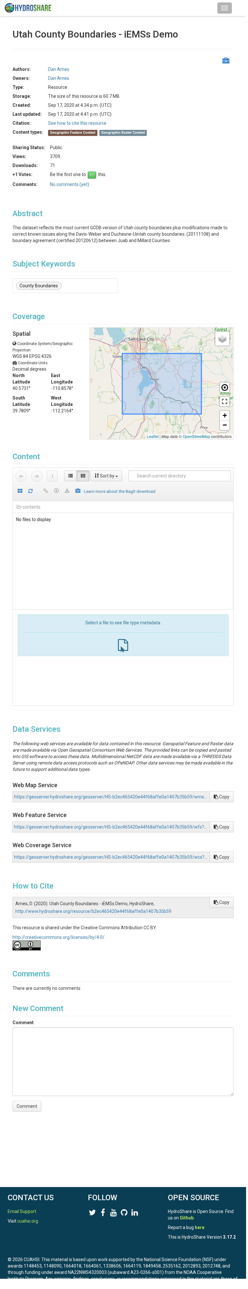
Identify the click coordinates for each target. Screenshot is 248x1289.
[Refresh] (30, 491)
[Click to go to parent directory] (52, 476)
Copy (223, 796)
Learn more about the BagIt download (119, 491)
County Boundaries (39, 285)
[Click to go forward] (37, 476)
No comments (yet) (69, 184)
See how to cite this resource (77, 123)
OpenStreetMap (196, 436)
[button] (222, 339)
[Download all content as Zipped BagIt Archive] (78, 491)
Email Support (22, 1211)
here (199, 1227)
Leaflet (153, 436)
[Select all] (20, 491)
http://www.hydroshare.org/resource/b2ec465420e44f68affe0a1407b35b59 (93, 911)
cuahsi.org (27, 1221)
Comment (23, 1022)
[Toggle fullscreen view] (224, 401)
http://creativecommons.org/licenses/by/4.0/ (58, 937)
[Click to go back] (21, 476)
